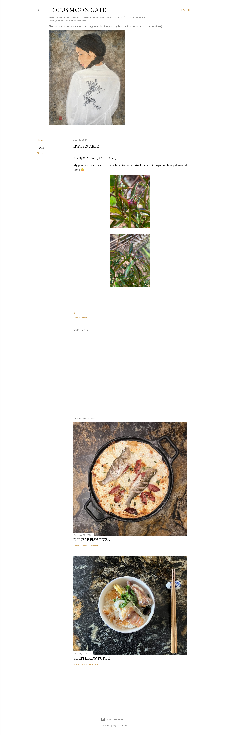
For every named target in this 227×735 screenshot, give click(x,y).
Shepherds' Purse (91, 658)
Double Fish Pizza (91, 539)
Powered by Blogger (116, 719)
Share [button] (40, 140)
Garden (41, 153)
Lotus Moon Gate (77, 10)
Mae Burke (122, 725)
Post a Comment (89, 545)
